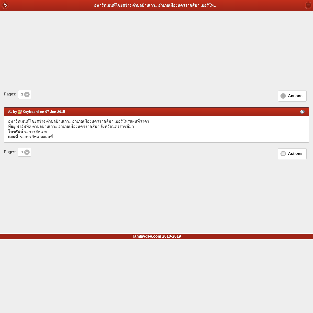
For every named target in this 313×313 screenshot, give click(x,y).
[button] (5, 5)
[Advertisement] (156, 50)
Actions (295, 96)
